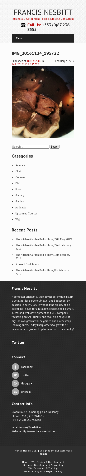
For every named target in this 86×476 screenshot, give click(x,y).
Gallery (19, 195)
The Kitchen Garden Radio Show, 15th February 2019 (42, 256)
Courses (20, 177)
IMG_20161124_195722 (25, 64)
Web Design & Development (48, 462)
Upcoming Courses (26, 213)
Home (25, 462)
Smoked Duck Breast (27, 264)
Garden (19, 201)
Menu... (20, 38)
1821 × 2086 (34, 61)
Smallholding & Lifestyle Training (43, 471)
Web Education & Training (43, 468)
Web (17, 219)
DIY (17, 183)
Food (18, 189)
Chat (18, 171)
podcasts (20, 207)
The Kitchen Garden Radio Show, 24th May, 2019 (43, 239)
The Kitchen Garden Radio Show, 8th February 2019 (42, 272)
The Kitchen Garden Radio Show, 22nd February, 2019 (43, 247)
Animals (20, 165)
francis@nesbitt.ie (30, 427)
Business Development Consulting (43, 465)
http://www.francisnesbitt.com (39, 431)
